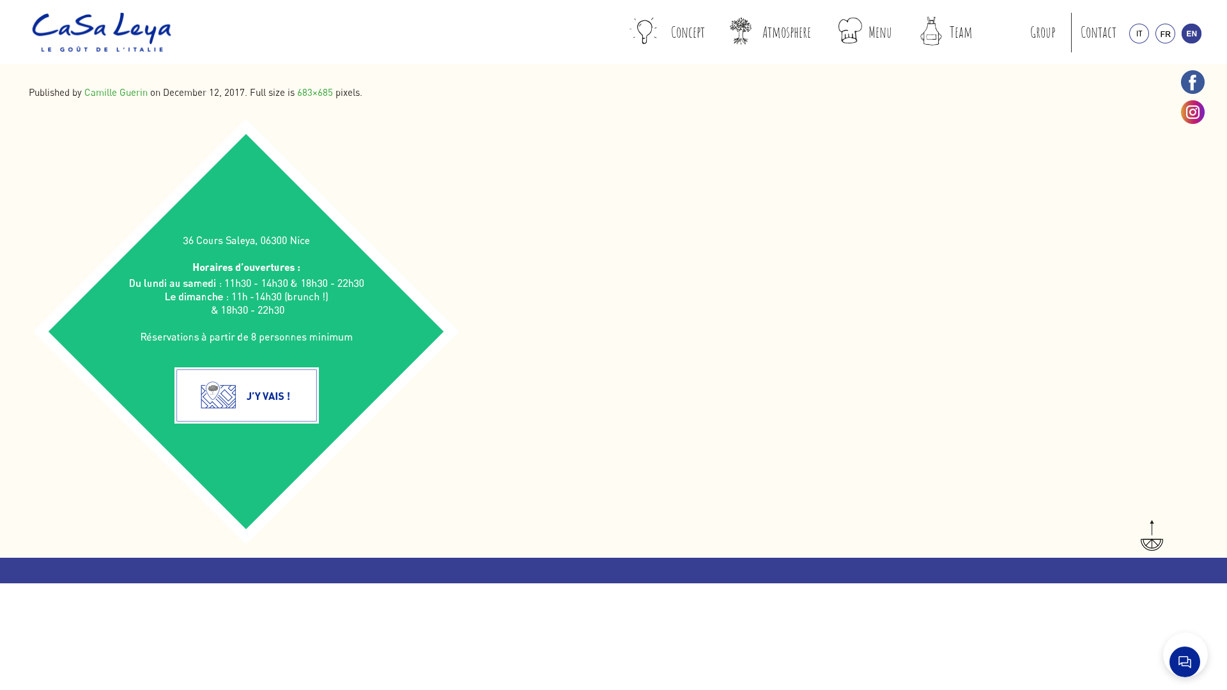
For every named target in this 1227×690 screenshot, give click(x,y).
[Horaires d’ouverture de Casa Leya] (247, 331)
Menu (880, 32)
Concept (688, 32)
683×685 (315, 92)
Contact (1098, 32)
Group (1042, 32)
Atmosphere (786, 32)
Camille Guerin (116, 92)
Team (961, 32)
